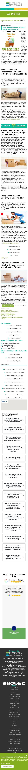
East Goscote (6, 243)
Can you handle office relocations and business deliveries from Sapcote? (13, 547)
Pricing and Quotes (15, 743)
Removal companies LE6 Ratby (15, 394)
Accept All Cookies (7, 766)
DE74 (2, 258)
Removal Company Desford (8, 314)
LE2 (9, 119)
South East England (14, 714)
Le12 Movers (14, 255)
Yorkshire (15, 721)
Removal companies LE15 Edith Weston (14, 369)
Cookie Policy (14, 746)
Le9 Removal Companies (14, 249)
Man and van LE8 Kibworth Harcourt (14, 391)
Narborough (4, 317)
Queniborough (14, 243)
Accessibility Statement (14, 734)
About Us (14, 752)
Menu (7, 9)
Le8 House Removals (14, 246)
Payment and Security (14, 730)
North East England (14, 710)
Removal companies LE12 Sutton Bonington (14, 388)
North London (15, 689)
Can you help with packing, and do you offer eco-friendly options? (13, 466)
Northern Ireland (15, 728)
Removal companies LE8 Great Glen (14, 382)
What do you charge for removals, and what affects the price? (13, 538)
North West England (14, 712)
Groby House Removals (7, 315)
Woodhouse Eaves (18, 317)
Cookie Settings (6, 763)
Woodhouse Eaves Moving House (9, 311)
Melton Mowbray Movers (7, 313)
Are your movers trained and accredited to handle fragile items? (13, 475)
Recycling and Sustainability (14, 750)
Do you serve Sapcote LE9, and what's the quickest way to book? (13, 556)
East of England (14, 707)
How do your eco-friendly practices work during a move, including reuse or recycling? (13, 528)
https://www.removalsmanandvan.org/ (15, 669)
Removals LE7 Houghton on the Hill (15, 372)
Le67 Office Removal (14, 252)
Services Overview (15, 739)
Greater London (14, 703)
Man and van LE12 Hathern (15, 398)
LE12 (6, 258)
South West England (14, 716)
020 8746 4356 (8, 306)
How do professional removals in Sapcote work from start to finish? (13, 420)
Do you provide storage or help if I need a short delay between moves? (13, 485)
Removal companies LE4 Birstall (14, 385)
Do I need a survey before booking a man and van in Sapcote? (13, 429)
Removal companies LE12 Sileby (14, 375)
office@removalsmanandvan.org (16, 668)
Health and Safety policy (14, 748)
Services (20, 9)
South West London (14, 696)
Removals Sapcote (15, 354)
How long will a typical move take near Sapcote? (13, 458)
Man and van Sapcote (14, 361)
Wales (14, 723)
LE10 (15, 119)
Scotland (14, 725)
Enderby (10, 317)
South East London (15, 694)
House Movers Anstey (6, 310)
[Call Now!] (14, 13)
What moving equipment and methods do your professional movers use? (13, 438)
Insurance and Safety (15, 737)
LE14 (12, 119)
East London (14, 692)
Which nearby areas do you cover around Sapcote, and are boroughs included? (13, 506)
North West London (14, 701)
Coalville (3, 318)
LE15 (18, 119)
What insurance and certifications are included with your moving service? (13, 449)
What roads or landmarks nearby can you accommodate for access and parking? (13, 517)
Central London (14, 698)
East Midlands (15, 705)
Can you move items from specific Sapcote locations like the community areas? (13, 495)
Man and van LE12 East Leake (14, 378)
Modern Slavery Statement (15, 741)
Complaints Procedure (15, 732)
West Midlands (15, 719)
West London (14, 687)
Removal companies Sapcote (14, 357)
